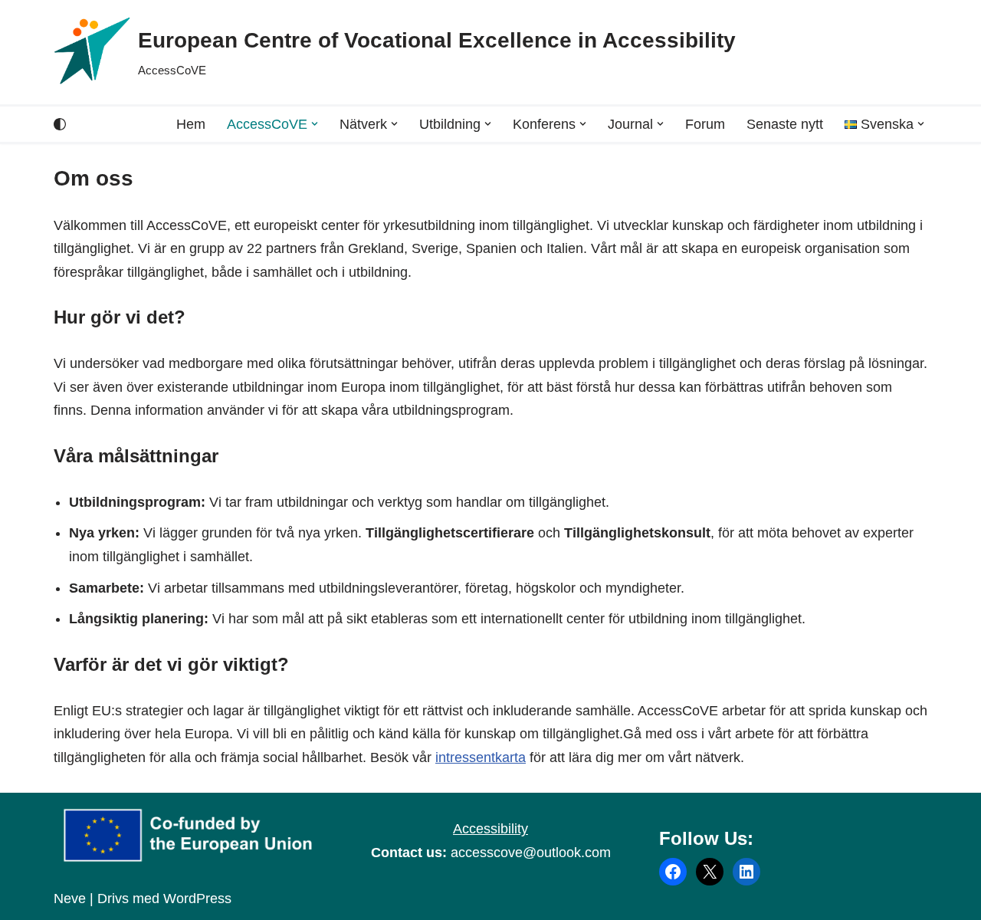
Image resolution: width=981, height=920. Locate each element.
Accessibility (490, 828)
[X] (709, 872)
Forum (705, 124)
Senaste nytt (784, 124)
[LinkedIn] (746, 872)
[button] (314, 123)
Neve (70, 898)
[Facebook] (673, 872)
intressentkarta (480, 757)
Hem (190, 124)
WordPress (197, 898)
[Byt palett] (60, 124)
